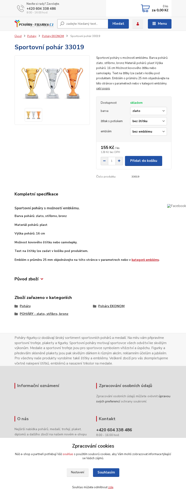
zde (110, 487)
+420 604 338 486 (41, 8)
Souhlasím (106, 472)
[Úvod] (34, 24)
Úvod (18, 36)
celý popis (103, 88)
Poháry (31, 36)
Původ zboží (27, 279)
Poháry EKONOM (53, 36)
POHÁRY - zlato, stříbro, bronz (44, 314)
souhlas (68, 454)
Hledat (118, 23)
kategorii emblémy (145, 260)
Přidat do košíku (143, 160)
